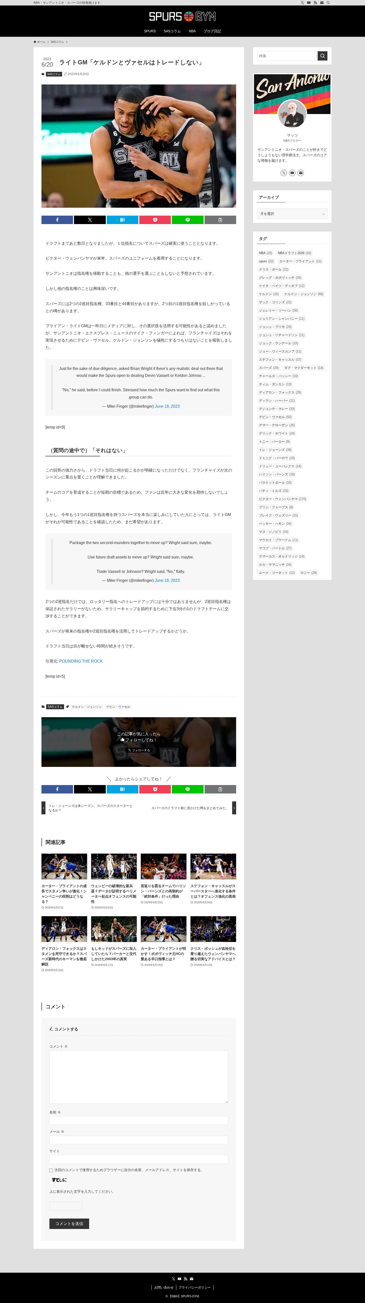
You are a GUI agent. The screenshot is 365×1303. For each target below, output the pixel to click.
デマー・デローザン (277, 425)
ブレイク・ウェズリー (278, 515)
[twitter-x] (302, 2)
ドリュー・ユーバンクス (280, 466)
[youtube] (309, 2)
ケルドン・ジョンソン (87, 707)
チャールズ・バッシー (278, 376)
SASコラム (54, 74)
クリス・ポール (273, 269)
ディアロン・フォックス (280, 392)
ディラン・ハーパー (277, 400)
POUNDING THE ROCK (81, 661)
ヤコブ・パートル (275, 548)
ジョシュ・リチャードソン (281, 335)
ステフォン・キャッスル (280, 359)
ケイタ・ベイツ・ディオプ (281, 286)
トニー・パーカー (274, 441)
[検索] (328, 2)
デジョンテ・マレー (277, 409)
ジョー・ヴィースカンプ (280, 351)
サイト (54, 1151)
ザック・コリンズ (275, 302)
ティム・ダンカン (275, 384)
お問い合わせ (164, 1287)
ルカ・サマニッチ (275, 564)
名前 (55, 1112)
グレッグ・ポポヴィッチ (280, 277)
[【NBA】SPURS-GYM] (182, 16)
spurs (266, 261)
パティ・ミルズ (273, 491)
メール (56, 1132)
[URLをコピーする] (220, 220)
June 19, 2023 (167, 406)
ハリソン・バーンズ (277, 474)
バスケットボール (275, 482)
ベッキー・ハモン (275, 523)
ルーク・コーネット (277, 573)
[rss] (315, 2)
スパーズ (269, 368)
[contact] (322, 2)
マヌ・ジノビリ (273, 532)
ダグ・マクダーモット (303, 368)
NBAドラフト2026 (294, 253)
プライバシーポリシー (195, 1287)
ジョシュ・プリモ (275, 327)
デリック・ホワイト (277, 433)
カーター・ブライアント (300, 261)
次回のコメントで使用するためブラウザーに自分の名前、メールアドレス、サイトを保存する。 (129, 1170)
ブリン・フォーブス (276, 507)
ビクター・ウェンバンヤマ (282, 499)
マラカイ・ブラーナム (278, 540)
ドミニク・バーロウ (277, 458)
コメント (58, 1046)
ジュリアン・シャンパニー (281, 318)
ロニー (308, 573)
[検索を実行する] (323, 56)
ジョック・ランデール (278, 343)
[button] (57, 220)
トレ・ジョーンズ (275, 450)
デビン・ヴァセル (118, 707)
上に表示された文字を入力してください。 (82, 1191)
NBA (265, 253)
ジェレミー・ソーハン (278, 310)
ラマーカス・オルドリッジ (281, 556)
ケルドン (269, 294)
